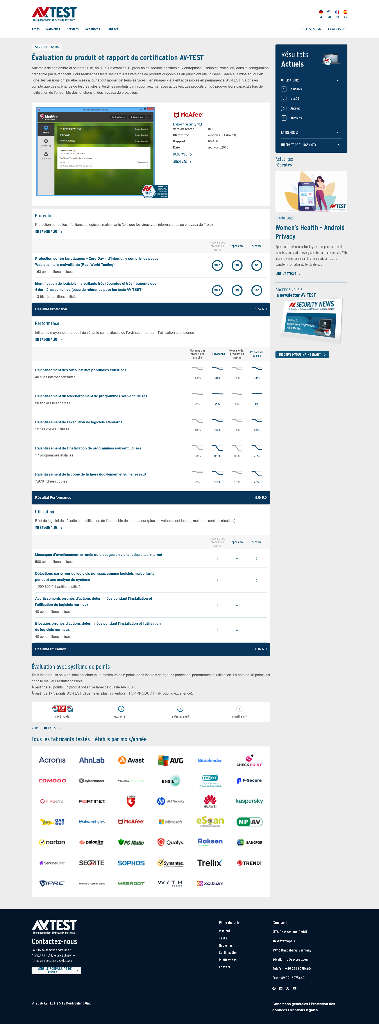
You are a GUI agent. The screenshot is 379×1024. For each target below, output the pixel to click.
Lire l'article (286, 274)
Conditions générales (290, 1004)
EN (329, 16)
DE (321, 16)
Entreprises (290, 132)
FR (337, 16)
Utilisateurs (290, 80)
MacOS (294, 99)
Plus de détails (44, 728)
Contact (112, 29)
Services (73, 29)
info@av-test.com (296, 959)
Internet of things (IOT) (298, 145)
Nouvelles (53, 29)
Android (295, 108)
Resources (92, 29)
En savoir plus (46, 232)
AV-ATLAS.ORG (337, 29)
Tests (36, 29)
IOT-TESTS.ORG (310, 29)
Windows (296, 89)
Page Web (180, 154)
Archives (180, 162)
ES (345, 16)
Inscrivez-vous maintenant (300, 354)
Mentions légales (304, 1010)
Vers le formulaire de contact (55, 970)
